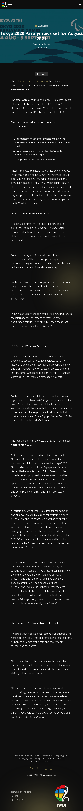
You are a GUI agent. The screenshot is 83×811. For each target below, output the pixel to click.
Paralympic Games (41, 44)
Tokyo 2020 (41, 47)
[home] (7, 4)
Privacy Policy (17, 799)
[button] (79, 4)
